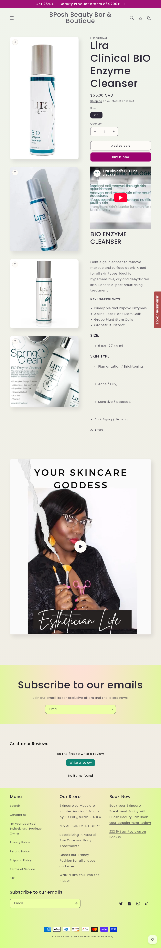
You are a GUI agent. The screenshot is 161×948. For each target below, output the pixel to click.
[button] (11, 18)
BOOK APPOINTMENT (157, 309)
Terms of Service (22, 869)
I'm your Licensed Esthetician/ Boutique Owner (26, 828)
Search (15, 806)
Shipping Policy (21, 860)
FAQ (13, 878)
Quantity (96, 124)
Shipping (96, 101)
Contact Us (18, 815)
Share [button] (99, 430)
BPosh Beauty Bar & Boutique (73, 936)
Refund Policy (20, 851)
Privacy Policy (20, 842)
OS (96, 115)
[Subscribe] (111, 709)
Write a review (81, 762)
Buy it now (121, 157)
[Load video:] (80, 546)
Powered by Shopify (102, 936)
